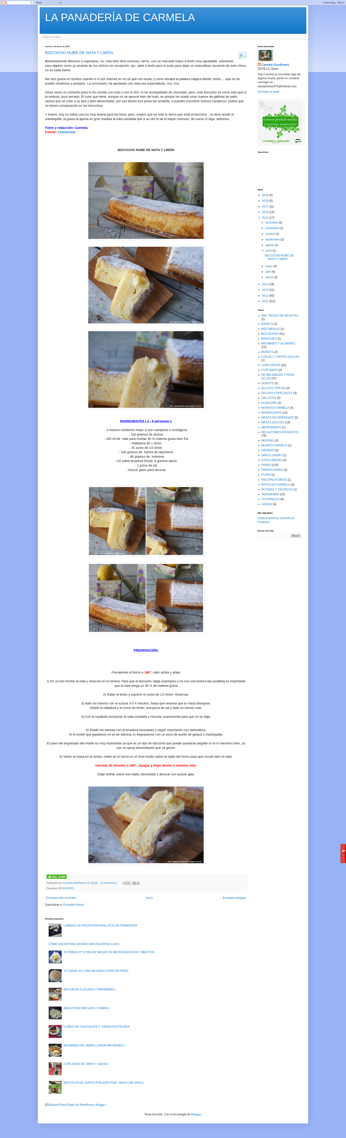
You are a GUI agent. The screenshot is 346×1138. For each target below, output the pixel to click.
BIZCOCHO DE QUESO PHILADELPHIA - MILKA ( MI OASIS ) (104, 1082)
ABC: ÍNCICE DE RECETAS (279, 315)
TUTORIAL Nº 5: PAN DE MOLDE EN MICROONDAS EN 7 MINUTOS (109, 952)
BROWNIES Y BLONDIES (278, 343)
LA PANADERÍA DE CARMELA (120, 17)
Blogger (196, 1114)
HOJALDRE (269, 402)
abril (268, 271)
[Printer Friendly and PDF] (56, 877)
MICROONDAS (271, 427)
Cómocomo (67, 132)
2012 (265, 295)
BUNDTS (267, 351)
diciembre (272, 222)
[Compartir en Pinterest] (138, 883)
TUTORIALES (270, 499)
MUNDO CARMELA (274, 445)
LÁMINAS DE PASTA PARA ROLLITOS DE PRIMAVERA (100, 925)
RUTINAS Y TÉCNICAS (277, 489)
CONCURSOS (270, 365)
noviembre (272, 228)
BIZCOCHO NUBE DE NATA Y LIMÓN (79, 52)
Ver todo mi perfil (268, 91)
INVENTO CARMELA (275, 407)
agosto (270, 245)
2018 (265, 200)
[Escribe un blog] (128, 883)
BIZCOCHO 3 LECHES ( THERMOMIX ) (90, 989)
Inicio (149, 897)
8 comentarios (109, 882)
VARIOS (266, 504)
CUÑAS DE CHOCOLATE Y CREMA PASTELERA (97, 1026)
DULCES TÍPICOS (273, 388)
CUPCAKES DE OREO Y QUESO (86, 1063)
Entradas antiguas (234, 897)
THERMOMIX (270, 494)
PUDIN (265, 474)
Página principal (51, 36)
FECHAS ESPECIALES (276, 393)
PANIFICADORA (272, 469)
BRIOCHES (269, 338)
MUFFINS (267, 440)
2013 (265, 289)
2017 (265, 206)
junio (268, 250)
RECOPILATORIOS (274, 479)
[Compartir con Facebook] (134, 883)
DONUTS (267, 383)
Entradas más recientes (61, 897)
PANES (266, 465)
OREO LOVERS (271, 455)
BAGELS (267, 323)
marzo (269, 277)
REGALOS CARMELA (275, 484)
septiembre (272, 239)
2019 (265, 195)
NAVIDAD (267, 450)
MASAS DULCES (272, 422)
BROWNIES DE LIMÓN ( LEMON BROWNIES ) (94, 1045)
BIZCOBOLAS (270, 328)
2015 (265, 217)
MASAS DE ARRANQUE (277, 417)
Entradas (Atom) (73, 904)
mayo (269, 266)
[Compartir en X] (131, 883)
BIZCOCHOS (66, 888)
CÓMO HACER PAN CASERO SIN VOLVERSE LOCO (84, 944)
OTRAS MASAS (271, 460)
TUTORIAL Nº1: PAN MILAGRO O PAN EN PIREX (96, 970)
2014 (265, 284)
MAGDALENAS (271, 412)
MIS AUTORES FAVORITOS (279, 432)
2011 (265, 301)
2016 (265, 212)
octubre (270, 233)
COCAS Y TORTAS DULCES (280, 356)
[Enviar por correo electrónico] (124, 883)
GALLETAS (268, 397)
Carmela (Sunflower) (75, 882)
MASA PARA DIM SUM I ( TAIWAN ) (87, 1008)
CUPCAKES (269, 369)
